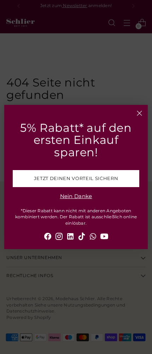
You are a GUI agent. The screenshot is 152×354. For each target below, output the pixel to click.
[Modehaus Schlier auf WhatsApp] (93, 237)
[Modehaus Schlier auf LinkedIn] (70, 237)
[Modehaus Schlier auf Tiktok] (81, 237)
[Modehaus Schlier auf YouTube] (104, 237)
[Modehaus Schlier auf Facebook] (47, 237)
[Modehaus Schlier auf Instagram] (59, 237)
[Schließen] (139, 113)
